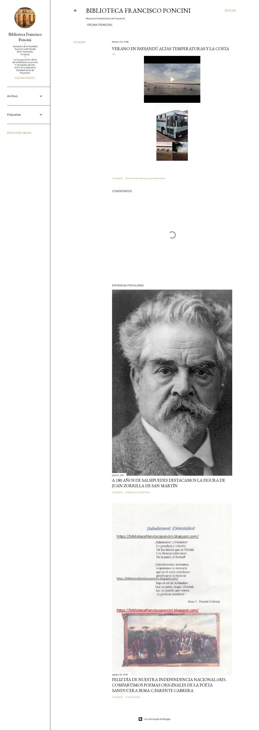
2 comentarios (133, 697)
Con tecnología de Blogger (157, 719)
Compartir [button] (79, 42)
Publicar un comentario (138, 492)
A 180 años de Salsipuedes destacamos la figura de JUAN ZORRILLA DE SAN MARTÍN (168, 482)
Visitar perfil (25, 78)
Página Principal (100, 24)
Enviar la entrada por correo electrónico (145, 178)
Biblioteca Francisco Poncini (138, 10)
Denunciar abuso (19, 132)
